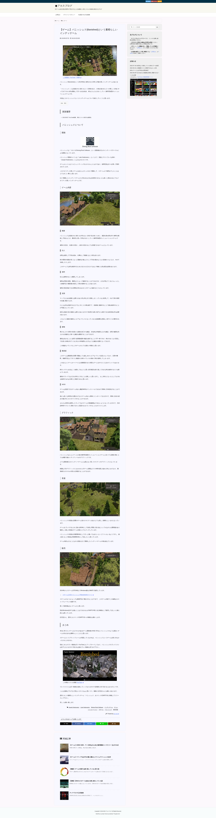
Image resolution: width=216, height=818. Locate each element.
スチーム (101, 709)
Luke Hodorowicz (85, 707)
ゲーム (116, 707)
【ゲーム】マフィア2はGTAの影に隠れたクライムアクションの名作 (90, 757)
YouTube (79, 682)
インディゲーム (108, 707)
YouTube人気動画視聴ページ (145, 77)
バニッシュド (108, 709)
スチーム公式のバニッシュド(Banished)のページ (77, 594)
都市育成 (115, 709)
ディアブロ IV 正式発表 (77, 793)
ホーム (57, 20)
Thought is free (117, 813)
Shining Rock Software (97, 707)
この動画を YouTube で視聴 (71, 77)
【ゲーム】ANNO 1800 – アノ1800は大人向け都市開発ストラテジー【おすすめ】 (94, 745)
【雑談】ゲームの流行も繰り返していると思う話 (84, 769)
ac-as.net (116, 713)
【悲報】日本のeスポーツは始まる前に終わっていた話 (86, 781)
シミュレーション (92, 709)
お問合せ (139, 47)
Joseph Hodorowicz (74, 707)
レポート (65, 20)
